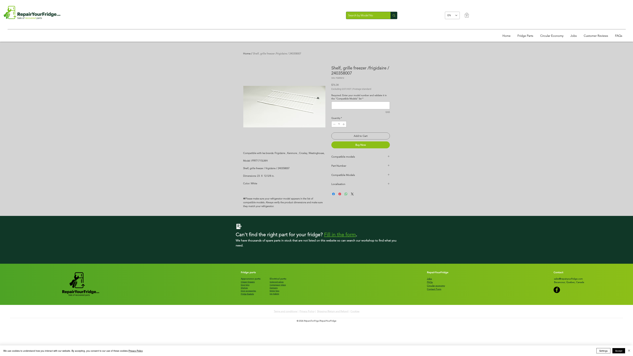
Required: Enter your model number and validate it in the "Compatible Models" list (359, 97)
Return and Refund (338, 311)
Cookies (354, 311)
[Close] (629, 350)
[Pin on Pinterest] (340, 194)
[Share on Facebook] (333, 194)
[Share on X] (352, 194)
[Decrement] (334, 124)
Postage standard (362, 89)
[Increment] (344, 124)
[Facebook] (557, 290)
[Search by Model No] (394, 15)
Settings (603, 350)
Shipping (322, 311)
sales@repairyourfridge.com (568, 278)
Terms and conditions (285, 311)
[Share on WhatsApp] (346, 194)
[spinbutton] (339, 124)
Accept (618, 350)
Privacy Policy (307, 311)
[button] (467, 15)
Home (247, 53)
